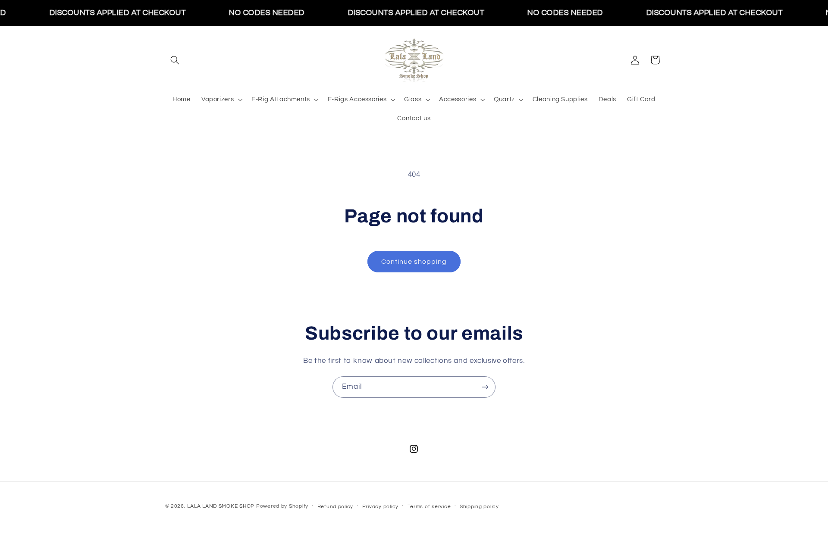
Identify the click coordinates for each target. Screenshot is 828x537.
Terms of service (429, 506)
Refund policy (335, 506)
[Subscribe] (485, 386)
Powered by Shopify (282, 506)
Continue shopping (414, 261)
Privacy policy (380, 506)
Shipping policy (479, 506)
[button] (175, 60)
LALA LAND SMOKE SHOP (220, 506)
